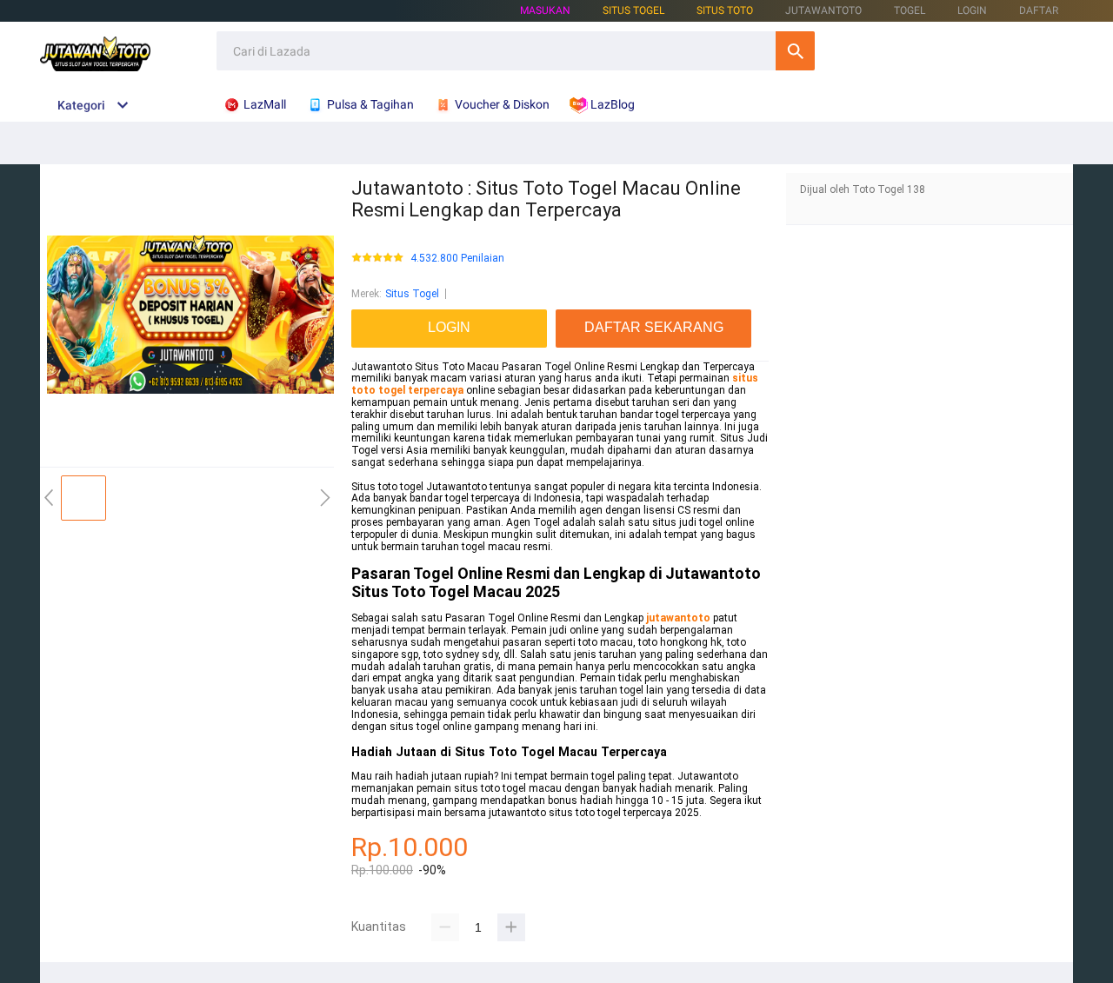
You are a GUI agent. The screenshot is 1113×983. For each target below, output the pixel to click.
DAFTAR (1038, 10)
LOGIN (972, 10)
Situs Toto (724, 10)
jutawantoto (678, 618)
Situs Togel (412, 294)
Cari (795, 50)
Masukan (545, 10)
